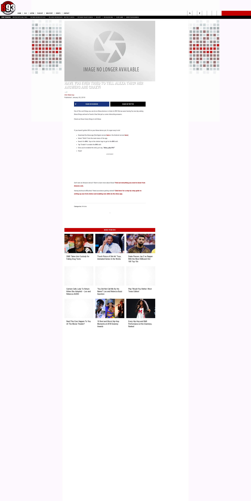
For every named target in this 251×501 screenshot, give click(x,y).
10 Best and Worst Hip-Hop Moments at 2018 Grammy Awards (108, 324)
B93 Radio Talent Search (85, 17)
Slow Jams (119, 17)
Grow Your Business (132, 17)
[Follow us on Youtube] (209, 13)
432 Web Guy (69, 95)
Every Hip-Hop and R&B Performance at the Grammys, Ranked (140, 324)
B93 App (98, 17)
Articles (84, 206)
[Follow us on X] (214, 13)
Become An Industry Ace (38, 17)
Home (19, 13)
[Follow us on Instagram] (204, 13)
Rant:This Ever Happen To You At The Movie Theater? (78, 322)
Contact (66, 13)
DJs (25, 13)
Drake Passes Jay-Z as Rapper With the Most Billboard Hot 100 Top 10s (140, 259)
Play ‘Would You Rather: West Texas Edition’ (140, 290)
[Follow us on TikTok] (219, 13)
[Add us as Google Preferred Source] (194, 13)
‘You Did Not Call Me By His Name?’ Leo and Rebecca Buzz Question (109, 291)
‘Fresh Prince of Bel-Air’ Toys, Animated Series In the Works (109, 257)
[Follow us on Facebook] (199, 13)
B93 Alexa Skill (108, 17)
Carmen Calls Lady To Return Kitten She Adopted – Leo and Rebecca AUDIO (78, 291)
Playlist (40, 13)
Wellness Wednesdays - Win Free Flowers (62, 17)
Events (58, 13)
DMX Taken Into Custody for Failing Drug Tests (77, 257)
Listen (32, 13)
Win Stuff (49, 13)
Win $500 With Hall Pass (20, 17)
